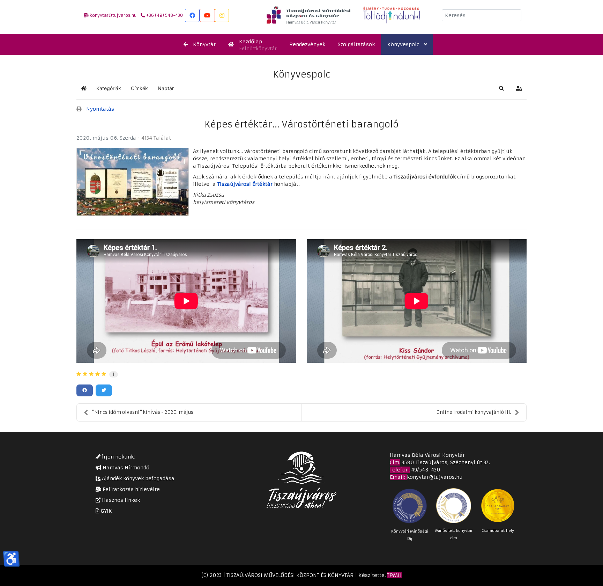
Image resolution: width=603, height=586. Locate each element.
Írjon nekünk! (117, 457)
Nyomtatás (100, 109)
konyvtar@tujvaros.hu (435, 477)
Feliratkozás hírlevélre (130, 489)
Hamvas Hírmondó (125, 467)
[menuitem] (199, 44)
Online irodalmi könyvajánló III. (474, 412)
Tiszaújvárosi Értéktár (245, 184)
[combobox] (481, 15)
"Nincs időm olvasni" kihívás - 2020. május (142, 412)
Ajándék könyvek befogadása (137, 478)
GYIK (105, 511)
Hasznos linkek (120, 500)
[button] (501, 88)
